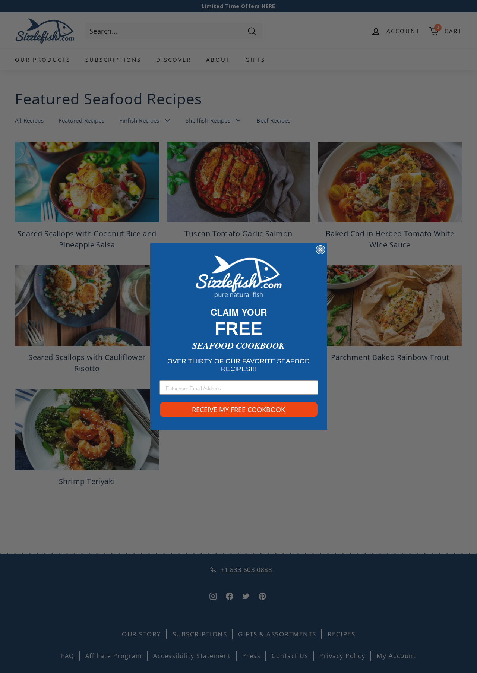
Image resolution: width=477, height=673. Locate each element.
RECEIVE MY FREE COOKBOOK (238, 409)
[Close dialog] (320, 249)
